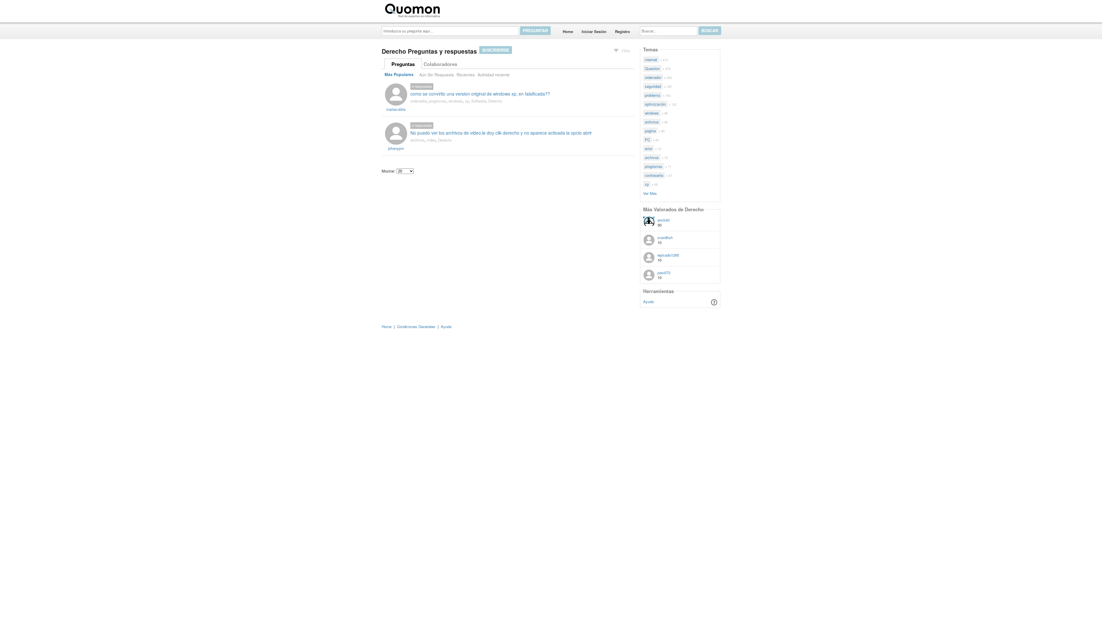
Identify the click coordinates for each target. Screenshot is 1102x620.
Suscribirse (495, 50)
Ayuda (648, 301)
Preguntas (403, 64)
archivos (417, 140)
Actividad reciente (494, 75)
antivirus (652, 122)
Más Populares (399, 75)
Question (652, 68)
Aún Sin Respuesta (436, 75)
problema (652, 95)
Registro (622, 31)
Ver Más (650, 193)
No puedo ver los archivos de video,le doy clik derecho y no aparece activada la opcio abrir (501, 132)
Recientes (466, 75)
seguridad (653, 86)
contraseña (654, 175)
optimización (655, 104)
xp (467, 101)
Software (478, 101)
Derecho (495, 101)
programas (437, 101)
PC (647, 139)
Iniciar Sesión (594, 31)
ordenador (418, 101)
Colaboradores (440, 64)
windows (456, 101)
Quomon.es (460, 9)
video (431, 140)
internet (651, 59)
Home (568, 31)
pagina (650, 130)
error (648, 148)
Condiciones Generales (416, 326)
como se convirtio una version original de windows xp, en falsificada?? (480, 93)
